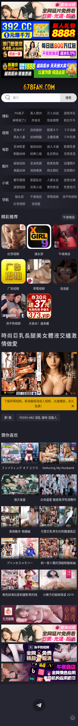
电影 (5, 149)
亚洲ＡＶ (19, 130)
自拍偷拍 (36, 130)
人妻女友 (53, 180)
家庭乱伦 (36, 180)
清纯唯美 (36, 170)
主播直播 (53, 137)
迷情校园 (19, 187)
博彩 (5, 116)
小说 (5, 183)
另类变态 (70, 154)
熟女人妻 (19, 137)
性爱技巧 (70, 187)
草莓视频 (53, 197)
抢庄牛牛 (70, 120)
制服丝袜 (19, 154)
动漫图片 (70, 163)
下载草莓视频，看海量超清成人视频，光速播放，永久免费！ (39, 403)
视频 (5, 133)
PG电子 (19, 113)
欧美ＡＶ (53, 130)
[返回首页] (72, 717)
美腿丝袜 (19, 170)
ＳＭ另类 (70, 137)
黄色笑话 (53, 187)
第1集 (8, 417)
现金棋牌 (53, 120)
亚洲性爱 (19, 146)
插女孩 (19, 197)
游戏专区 (70, 113)
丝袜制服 (36, 137)
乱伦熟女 (53, 154)
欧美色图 (53, 163)
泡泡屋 (36, 204)
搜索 (68, 98)
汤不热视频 (69, 197)
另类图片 (70, 170)
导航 (5, 199)
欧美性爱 (70, 146)
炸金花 (36, 120)
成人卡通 (53, 146)
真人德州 (36, 113)
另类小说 (36, 187)
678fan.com (39, 87)
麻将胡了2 (19, 120)
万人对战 (53, 113)
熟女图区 (53, 170)
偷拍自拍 (36, 146)
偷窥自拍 (19, 163)
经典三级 (36, 154)
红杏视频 (19, 204)
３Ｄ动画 (70, 130)
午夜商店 (36, 197)
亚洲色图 (36, 163)
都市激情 (19, 180)
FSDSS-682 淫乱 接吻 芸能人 (38, 417)
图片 (5, 166)
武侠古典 (70, 180)
